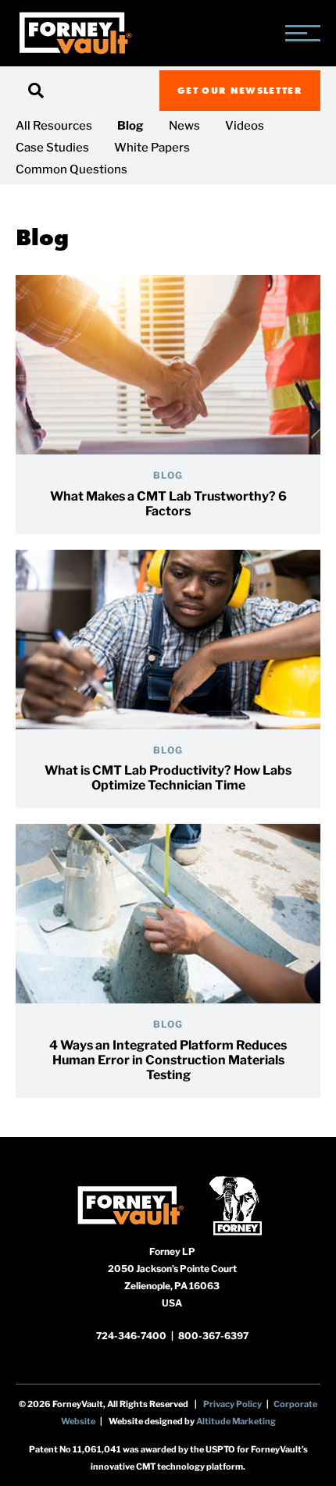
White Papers (152, 148)
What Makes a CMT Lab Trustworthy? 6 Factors (168, 503)
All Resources (54, 126)
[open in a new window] (130, 1204)
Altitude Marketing (236, 1421)
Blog (130, 126)
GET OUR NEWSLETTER (239, 90)
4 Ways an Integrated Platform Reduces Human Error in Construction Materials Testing (168, 1060)
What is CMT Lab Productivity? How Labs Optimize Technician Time (168, 778)
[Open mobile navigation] (302, 33)
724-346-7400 (132, 1336)
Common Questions (71, 169)
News (184, 126)
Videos (244, 126)
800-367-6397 (213, 1336)
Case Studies (52, 148)
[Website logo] (75, 33)
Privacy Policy (232, 1404)
